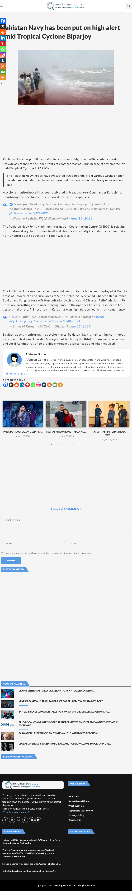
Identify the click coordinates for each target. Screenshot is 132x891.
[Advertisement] (66, 131)
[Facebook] (5, 384)
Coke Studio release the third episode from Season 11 (29, 871)
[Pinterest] (27, 384)
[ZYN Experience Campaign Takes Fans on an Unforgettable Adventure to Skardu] (7, 714)
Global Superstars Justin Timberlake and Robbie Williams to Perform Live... (65, 743)
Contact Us (74, 820)
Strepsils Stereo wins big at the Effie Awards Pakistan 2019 (31, 863)
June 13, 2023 (82, 218)
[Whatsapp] (33, 384)
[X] (11, 384)
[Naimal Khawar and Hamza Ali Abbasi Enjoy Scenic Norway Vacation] (66, 414)
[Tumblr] (44, 384)
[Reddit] (16, 384)
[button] (7, 422)
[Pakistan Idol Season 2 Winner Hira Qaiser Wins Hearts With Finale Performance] (23, 414)
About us (73, 796)
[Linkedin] (22, 384)
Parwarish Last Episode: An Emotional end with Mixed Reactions (59, 733)
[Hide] (1, 83)
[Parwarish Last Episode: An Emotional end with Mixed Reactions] (7, 736)
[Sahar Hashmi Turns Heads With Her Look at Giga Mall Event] (109, 414)
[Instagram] (38, 384)
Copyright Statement (80, 811)
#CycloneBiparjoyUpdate (25, 321)
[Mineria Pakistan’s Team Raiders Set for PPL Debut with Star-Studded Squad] (7, 704)
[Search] (129, 6)
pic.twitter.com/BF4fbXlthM (61, 321)
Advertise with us (78, 801)
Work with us (76, 806)
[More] (60, 384)
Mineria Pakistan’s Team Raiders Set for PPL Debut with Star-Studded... (62, 701)
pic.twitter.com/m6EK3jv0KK (28, 213)
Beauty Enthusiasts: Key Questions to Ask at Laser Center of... (56, 690)
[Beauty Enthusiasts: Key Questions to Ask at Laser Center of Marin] (7, 693)
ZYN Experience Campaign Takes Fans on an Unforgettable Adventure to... (64, 711)
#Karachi (98, 316)
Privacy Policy (76, 815)
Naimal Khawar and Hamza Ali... (66, 431)
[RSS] (49, 384)
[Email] (54, 384)
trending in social (16, 373)
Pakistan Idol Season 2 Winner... (22, 431)
